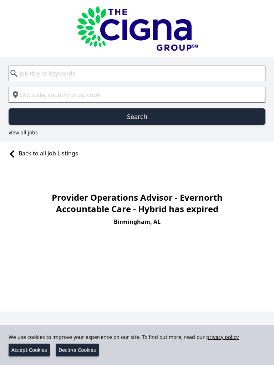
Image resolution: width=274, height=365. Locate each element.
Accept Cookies (29, 349)
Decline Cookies (77, 349)
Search (137, 116)
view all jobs (23, 132)
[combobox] (137, 73)
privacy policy (222, 337)
